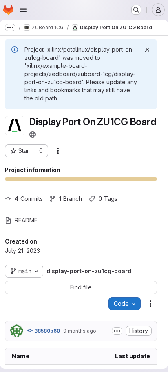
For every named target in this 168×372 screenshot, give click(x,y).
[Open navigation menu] (23, 9)
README (26, 220)
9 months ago (79, 331)
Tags (107, 198)
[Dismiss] (147, 49)
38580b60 (46, 331)
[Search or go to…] (136, 10)
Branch (70, 198)
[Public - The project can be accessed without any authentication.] (32, 134)
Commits (29, 198)
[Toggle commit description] (117, 331)
